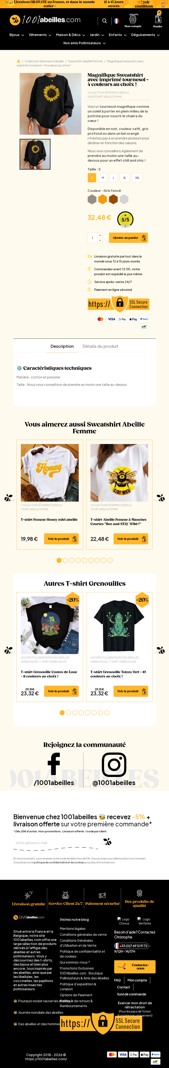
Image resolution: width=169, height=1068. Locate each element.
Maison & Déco (68, 34)
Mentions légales (73, 928)
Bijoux (14, 34)
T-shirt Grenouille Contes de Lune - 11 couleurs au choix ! (49, 674)
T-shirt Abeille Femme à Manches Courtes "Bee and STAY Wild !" (118, 522)
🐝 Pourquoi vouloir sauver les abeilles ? (43, 1001)
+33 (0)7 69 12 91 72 (133, 946)
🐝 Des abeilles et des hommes (37, 1024)
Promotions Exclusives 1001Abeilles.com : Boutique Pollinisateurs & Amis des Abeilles (84, 973)
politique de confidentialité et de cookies (59, 862)
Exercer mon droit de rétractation (135, 1005)
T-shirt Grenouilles (53, 661)
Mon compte (137, 980)
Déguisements (143, 34)
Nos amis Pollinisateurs (82, 43)
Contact (123, 987)
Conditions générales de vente (83, 934)
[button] (59, 560)
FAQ (117, 980)
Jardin (95, 34)
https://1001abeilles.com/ (46, 1059)
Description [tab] (62, 346)
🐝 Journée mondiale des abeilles (38, 1012)
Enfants (116, 34)
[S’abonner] (104, 843)
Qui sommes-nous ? (75, 962)
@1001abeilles (114, 782)
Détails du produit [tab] (100, 346)
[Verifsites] (124, 219)
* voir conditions (144, 4)
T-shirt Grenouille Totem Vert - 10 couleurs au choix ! (118, 674)
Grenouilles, (30, 661)
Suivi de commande (131, 994)
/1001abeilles (54, 782)
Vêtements (38, 34)
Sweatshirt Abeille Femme (105, 96)
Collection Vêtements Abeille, (42, 505)
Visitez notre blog (74, 919)
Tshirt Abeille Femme (34, 509)
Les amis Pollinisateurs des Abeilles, (45, 657)
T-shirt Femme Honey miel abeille (49, 520)
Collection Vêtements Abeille (108, 92)
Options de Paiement (76, 995)
